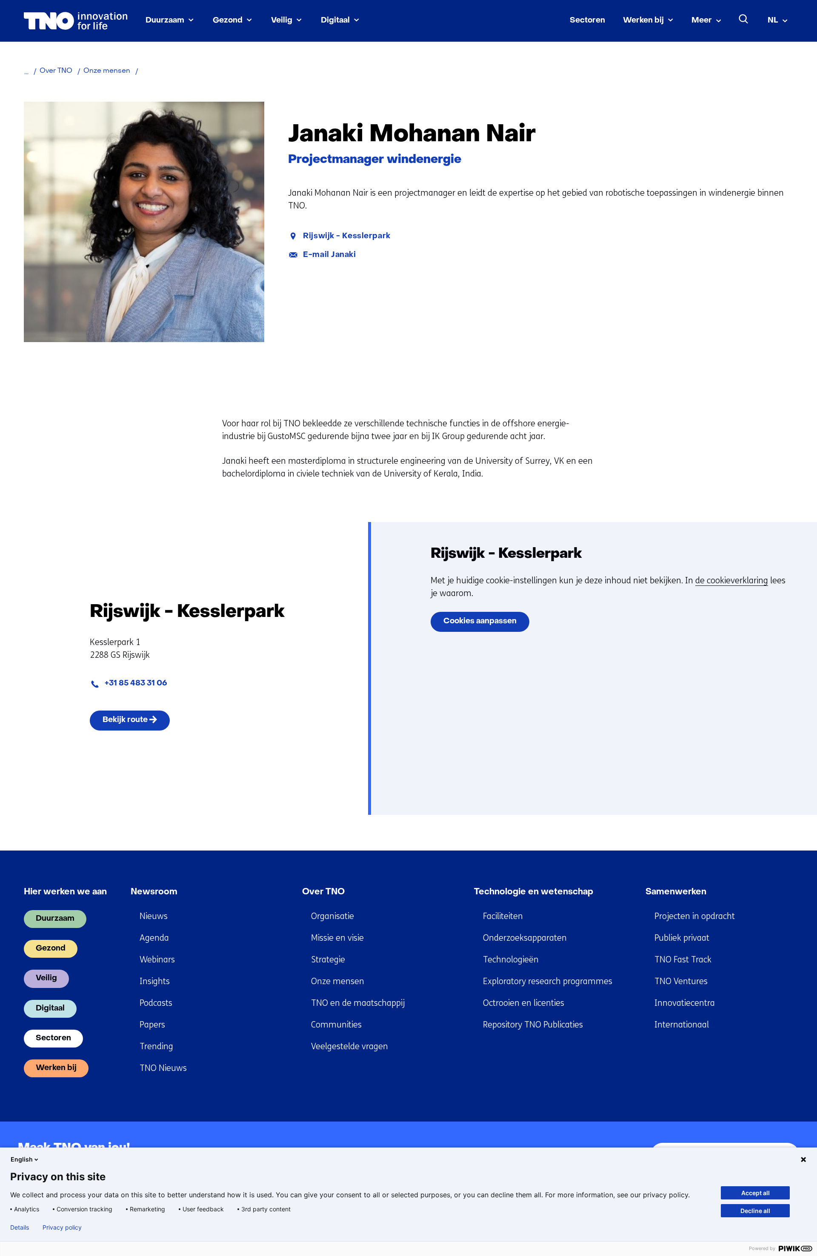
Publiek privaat (681, 938)
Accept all (755, 1192)
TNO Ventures (681, 981)
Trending (156, 1046)
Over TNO (323, 892)
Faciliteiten (503, 916)
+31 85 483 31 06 (136, 683)
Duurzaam (165, 20)
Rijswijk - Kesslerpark (346, 236)
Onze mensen (337, 981)
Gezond (228, 20)
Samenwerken (676, 892)
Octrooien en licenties (523, 1003)
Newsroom (154, 892)
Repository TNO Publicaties (533, 1025)
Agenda (154, 938)
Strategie (328, 960)
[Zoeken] (744, 19)
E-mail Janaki (329, 255)
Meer (701, 20)
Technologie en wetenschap (533, 892)
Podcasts (156, 1003)
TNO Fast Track (682, 960)
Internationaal (681, 1025)
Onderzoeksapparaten (525, 938)
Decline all (755, 1210)
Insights (155, 981)
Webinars (157, 960)
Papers (152, 1025)
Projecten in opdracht (694, 916)
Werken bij (643, 20)
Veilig (281, 20)
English (22, 1159)
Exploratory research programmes (547, 981)
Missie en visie (337, 938)
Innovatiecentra (684, 1003)
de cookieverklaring (731, 580)
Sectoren (587, 20)
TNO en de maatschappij (358, 1003)
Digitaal (335, 20)
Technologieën (511, 960)
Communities (336, 1025)
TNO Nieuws (163, 1068)
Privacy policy (62, 1227)
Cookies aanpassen (480, 621)
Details (19, 1227)
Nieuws (154, 916)
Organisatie (332, 916)
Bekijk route (136, 723)
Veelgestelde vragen (349, 1046)
